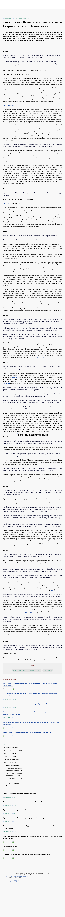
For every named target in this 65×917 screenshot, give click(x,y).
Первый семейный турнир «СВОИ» (15, 810)
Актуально (7, 789)
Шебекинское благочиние (13, 783)
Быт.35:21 (15, 377)
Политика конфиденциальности (17, 881)
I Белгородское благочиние (13, 765)
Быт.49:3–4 (6, 383)
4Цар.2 (52, 590)
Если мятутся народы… (11, 846)
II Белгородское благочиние (14, 768)
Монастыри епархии (10, 756)
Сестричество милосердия (11, 759)
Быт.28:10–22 (40, 357)
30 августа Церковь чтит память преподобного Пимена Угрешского (26, 802)
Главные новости (9, 744)
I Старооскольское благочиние (14, 770)
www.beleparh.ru (16, 880)
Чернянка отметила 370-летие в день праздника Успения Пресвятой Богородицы (30, 818)
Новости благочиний (10, 762)
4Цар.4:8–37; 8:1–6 (31, 613)
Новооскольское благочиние (14, 778)
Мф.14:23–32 (7, 203)
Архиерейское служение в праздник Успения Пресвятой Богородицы (26, 854)
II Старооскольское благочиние (15, 773)
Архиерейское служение (11, 747)
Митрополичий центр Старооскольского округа (19, 785)
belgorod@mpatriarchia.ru (17, 879)
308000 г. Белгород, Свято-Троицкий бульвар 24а (16, 876)
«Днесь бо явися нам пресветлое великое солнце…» (20, 793)
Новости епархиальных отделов (13, 750)
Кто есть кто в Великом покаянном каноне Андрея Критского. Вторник (27, 704)
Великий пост (48, 670)
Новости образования (10, 753)
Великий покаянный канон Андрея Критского (26, 670)
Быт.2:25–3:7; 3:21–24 (10, 105)
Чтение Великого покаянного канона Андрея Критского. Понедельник (27, 732)
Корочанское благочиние (13, 775)
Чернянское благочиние (12, 780)
